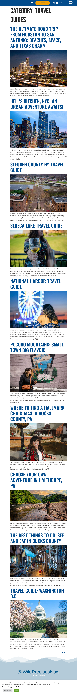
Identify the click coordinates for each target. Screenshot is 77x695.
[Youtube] (57, 3)
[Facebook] (60, 3)
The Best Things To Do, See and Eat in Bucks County (37, 538)
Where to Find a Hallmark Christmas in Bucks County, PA (37, 413)
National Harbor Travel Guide (35, 283)
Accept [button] (16, 691)
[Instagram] (53, 3)
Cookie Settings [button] (7, 691)
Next (64, 653)
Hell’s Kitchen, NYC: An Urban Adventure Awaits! (36, 104)
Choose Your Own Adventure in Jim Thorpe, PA (36, 480)
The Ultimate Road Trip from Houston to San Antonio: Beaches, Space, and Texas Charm (35, 37)
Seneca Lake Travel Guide (36, 225)
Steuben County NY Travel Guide (37, 167)
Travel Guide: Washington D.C (37, 593)
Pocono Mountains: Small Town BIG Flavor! (37, 347)
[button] (32, 2)
